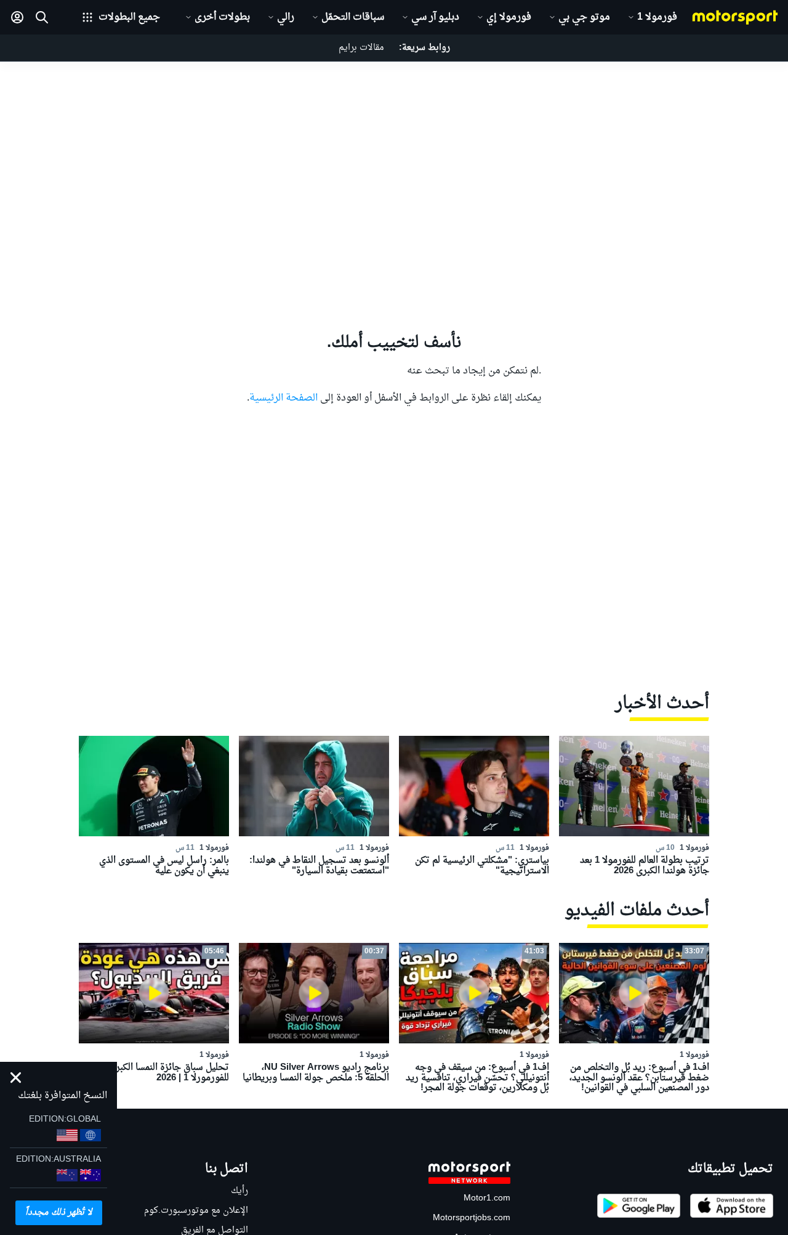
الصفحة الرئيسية (283, 398)
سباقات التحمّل (352, 17)
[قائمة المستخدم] (17, 17)
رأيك (239, 1191)
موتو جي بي (584, 17)
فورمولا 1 (657, 17)
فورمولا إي (508, 17)
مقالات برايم (361, 47)
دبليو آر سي (435, 17)
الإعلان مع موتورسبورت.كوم (196, 1210)
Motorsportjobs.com (471, 1218)
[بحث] (42, 17)
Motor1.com (487, 1198)
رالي (285, 17)
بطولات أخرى (222, 17)
